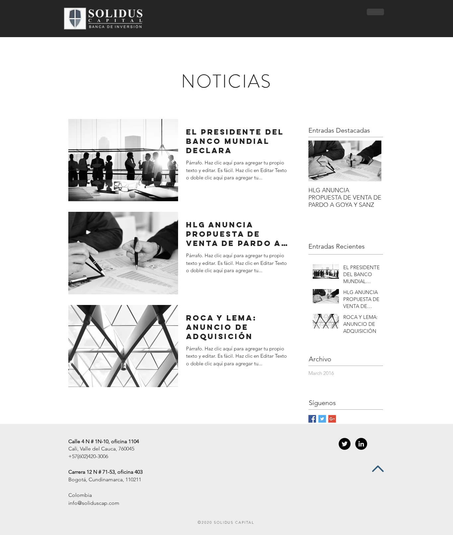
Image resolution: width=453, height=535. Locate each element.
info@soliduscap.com (93, 503)
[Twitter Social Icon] (322, 419)
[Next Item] (371, 161)
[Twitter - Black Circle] (345, 444)
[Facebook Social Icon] (312, 419)
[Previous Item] (319, 161)
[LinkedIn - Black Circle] (361, 444)
